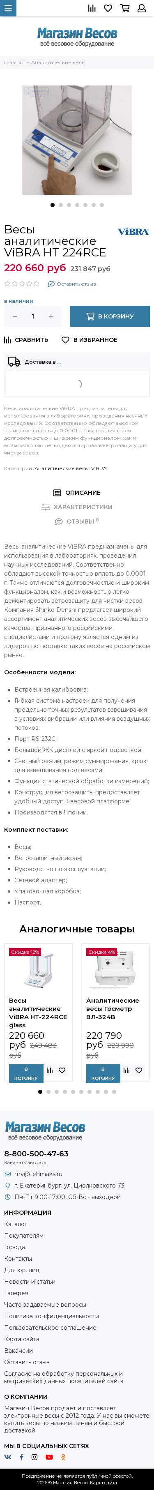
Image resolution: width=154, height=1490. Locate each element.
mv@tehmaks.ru (38, 1174)
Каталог (15, 1224)
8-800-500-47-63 (36, 1153)
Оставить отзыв (27, 1362)
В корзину (26, 1073)
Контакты (18, 1258)
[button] (53, 205)
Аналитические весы (61, 468)
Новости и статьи (29, 1281)
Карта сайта (21, 1339)
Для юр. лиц (21, 1270)
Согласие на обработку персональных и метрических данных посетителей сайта (64, 1377)
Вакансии (18, 1350)
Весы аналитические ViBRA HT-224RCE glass (38, 1012)
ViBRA (99, 468)
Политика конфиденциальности (51, 1316)
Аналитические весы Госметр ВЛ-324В (112, 1008)
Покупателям (24, 1235)
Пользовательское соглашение (50, 1327)
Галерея (16, 1293)
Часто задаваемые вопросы (45, 1304)
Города (14, 1247)
